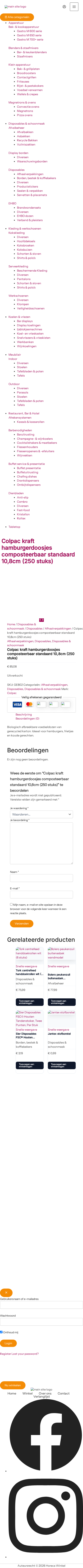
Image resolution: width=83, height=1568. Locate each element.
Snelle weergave (26, 966)
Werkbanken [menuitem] (25, 342)
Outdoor (14, 384)
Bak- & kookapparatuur (23, 27)
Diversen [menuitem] (23, 157)
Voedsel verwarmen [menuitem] (30, 90)
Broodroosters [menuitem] (26, 73)
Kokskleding (16, 233)
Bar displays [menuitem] (25, 321)
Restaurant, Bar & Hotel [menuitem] (23, 413)
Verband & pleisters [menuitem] (30, 220)
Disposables (16, 170)
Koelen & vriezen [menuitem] (19, 317)
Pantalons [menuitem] (23, 279)
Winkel (27, 1393)
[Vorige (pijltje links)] (7, 833)
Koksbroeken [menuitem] (25, 245)
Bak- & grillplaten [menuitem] (28, 69)
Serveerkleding (18, 266)
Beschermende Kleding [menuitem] (32, 270)
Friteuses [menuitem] (23, 81)
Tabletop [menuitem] (14, 527)
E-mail (15, 888)
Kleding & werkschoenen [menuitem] (24, 228)
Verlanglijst (41, 1396)
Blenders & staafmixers (23, 48)
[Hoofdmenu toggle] (74, 6)
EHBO (12, 203)
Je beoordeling (20, 820)
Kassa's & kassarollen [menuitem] (30, 422)
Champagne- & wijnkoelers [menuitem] (35, 438)
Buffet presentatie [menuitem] (29, 468)
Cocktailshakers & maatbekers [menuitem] (37, 442)
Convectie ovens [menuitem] (28, 106)
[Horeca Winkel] (15, 6)
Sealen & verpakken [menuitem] (30, 190)
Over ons (45, 1393)
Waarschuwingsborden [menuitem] (32, 161)
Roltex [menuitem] (21, 518)
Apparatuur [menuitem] (16, 23)
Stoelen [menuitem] (22, 367)
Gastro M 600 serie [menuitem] (29, 31)
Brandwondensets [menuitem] (29, 207)
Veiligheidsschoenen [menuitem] (31, 308)
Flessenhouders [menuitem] (27, 447)
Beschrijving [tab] (24, 714)
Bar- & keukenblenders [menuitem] (32, 52)
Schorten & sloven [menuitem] (29, 253)
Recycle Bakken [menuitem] (27, 140)
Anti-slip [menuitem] (22, 497)
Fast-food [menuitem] (23, 510)
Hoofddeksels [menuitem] (26, 241)
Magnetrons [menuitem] (25, 111)
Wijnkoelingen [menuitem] (26, 346)
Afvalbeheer (16, 128)
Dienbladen (16, 493)
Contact (63, 1393)
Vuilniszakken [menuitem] (26, 144)
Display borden (18, 153)
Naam (14, 872)
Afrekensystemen (19, 417)
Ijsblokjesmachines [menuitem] (29, 329)
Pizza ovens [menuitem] (24, 115)
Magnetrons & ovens (22, 102)
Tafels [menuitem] (21, 375)
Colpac (12, 693)
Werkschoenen (18, 295)
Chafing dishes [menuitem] (27, 476)
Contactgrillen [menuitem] (26, 77)
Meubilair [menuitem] (14, 354)
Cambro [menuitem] (22, 501)
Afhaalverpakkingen (58, 628)
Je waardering (19, 808)
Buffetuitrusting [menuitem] (27, 472)
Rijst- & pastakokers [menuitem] (30, 86)
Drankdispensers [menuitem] (28, 480)
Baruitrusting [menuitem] (25, 434)
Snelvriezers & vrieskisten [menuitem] (33, 338)
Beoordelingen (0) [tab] (27, 718)
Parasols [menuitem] (22, 392)
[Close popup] (6, 1293)
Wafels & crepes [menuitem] (27, 94)
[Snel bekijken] (19, 994)
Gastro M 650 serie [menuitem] (29, 35)
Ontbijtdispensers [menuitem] (29, 485)
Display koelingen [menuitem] (29, 325)
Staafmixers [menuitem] (25, 56)
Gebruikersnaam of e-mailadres (19, 1299)
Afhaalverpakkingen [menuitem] (30, 174)
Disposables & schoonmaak (43, 689)
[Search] (54, 7)
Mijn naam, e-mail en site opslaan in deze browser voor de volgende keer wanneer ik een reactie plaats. (38, 909)
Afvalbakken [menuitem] (25, 132)
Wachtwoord (8, 1315)
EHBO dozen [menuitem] (25, 216)
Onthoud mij (10, 1332)
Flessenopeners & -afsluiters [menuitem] (35, 451)
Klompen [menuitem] (23, 304)
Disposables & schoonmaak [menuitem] (26, 123)
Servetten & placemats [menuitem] (32, 195)
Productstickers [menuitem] (27, 186)
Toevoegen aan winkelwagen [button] (26, 1002)
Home (11, 624)
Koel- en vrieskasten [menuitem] (30, 333)
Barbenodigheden (20, 430)
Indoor (12, 359)
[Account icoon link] (64, 6)
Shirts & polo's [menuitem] (26, 258)
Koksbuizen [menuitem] (24, 249)
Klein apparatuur (19, 64)
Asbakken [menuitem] (23, 136)
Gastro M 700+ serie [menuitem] (30, 39)
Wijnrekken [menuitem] (24, 455)
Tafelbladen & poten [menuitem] (30, 371)
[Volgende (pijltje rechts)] (76, 833)
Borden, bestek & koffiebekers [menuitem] (36, 178)
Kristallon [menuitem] (23, 514)
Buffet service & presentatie (26, 464)
